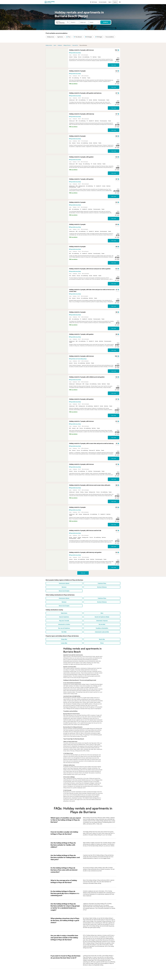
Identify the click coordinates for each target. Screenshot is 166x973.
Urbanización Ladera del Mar (102, 632)
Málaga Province (67, 45)
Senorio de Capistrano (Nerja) (102, 617)
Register (115, 2)
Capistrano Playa (102, 583)
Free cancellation (110, 36)
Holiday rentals (49, 45)
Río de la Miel (102, 624)
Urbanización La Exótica (64, 624)
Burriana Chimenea (102, 587)
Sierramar (64, 587)
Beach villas (102, 639)
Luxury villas (64, 643)
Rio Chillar (64, 632)
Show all (83, 573)
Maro (102, 613)
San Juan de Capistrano (64, 628)
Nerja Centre (64, 613)
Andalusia (60, 45)
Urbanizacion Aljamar (64, 583)
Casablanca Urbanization (102, 628)
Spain (55, 45)
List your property (102, 2)
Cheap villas (64, 639)
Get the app (94, 2)
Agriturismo (60, 36)
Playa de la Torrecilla (64, 620)
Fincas (102, 643)
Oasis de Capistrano (64, 617)
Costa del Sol (75, 45)
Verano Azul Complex (64, 590)
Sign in (109, 2)
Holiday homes (50, 36)
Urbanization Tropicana (102, 620)
